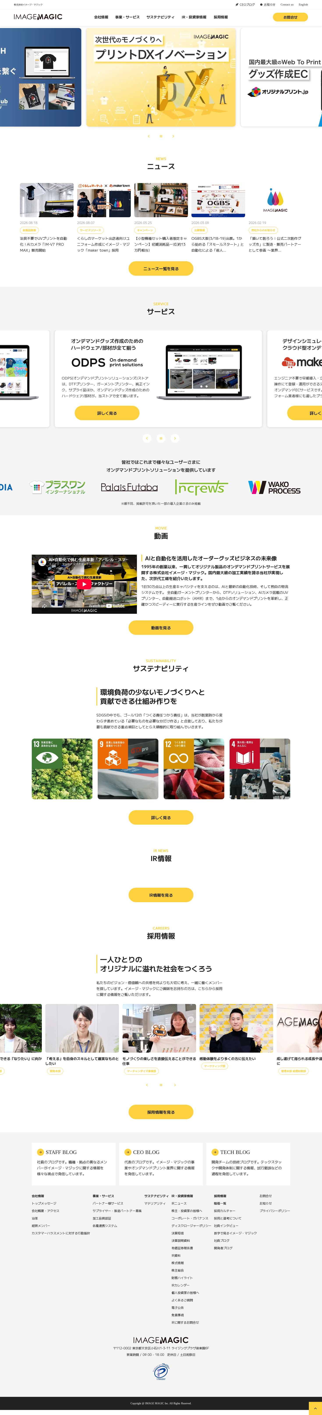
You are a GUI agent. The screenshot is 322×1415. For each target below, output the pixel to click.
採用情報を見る (161, 1118)
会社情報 (101, 17)
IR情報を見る (161, 901)
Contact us (287, 4)
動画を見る (161, 633)
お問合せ (290, 17)
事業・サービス (127, 17)
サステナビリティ (161, 17)
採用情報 (221, 17)
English (303, 4)
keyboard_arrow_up (315, 1408)
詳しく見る (161, 823)
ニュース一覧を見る (161, 268)
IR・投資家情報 (194, 17)
